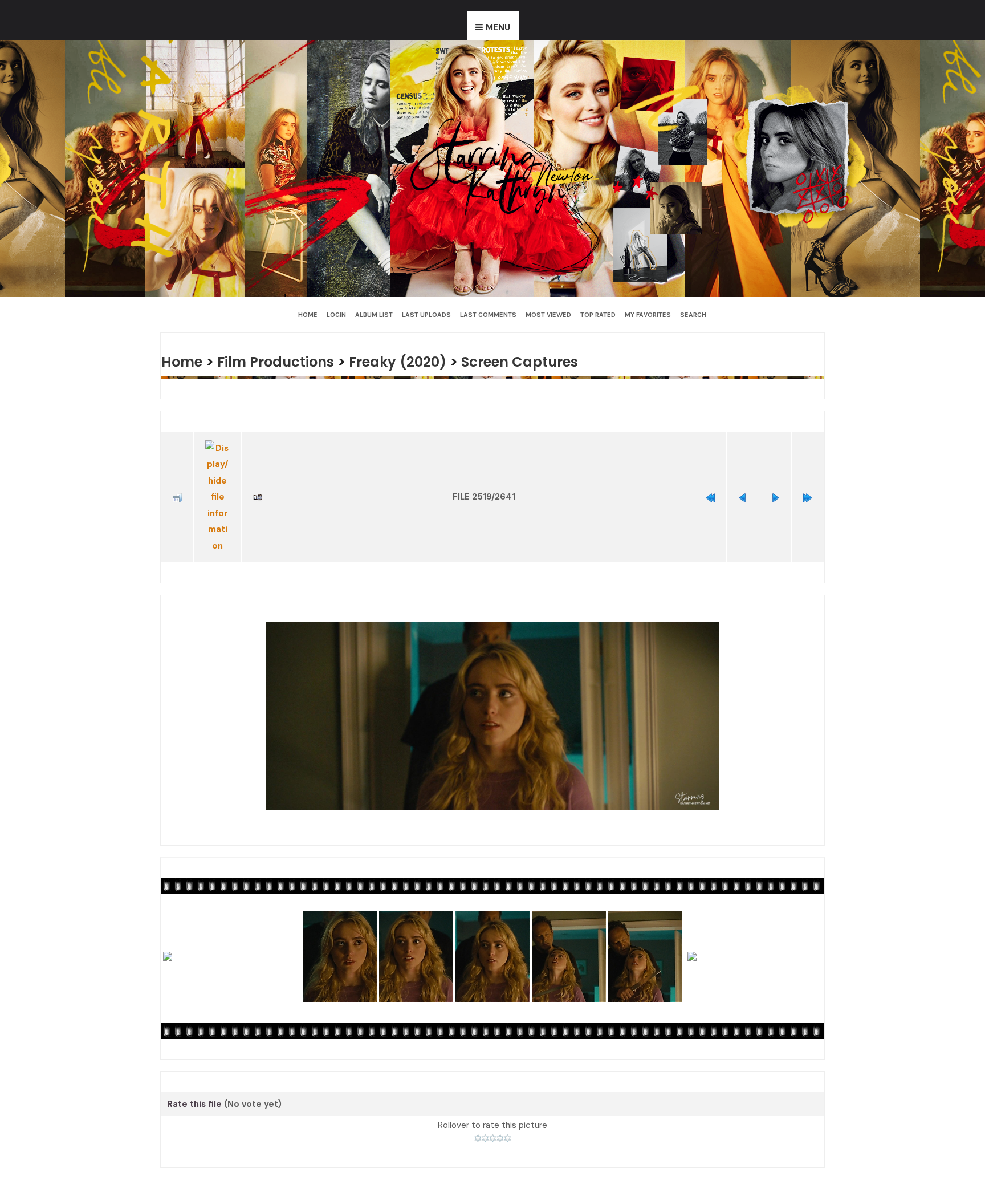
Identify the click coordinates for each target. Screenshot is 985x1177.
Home (308, 315)
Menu (498, 27)
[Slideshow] (257, 483)
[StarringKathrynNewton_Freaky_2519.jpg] (492, 688)
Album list (374, 315)
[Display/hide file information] (217, 484)
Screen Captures (539, 361)
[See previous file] (742, 483)
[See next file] (775, 483)
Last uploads (426, 315)
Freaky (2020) (411, 361)
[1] (478, 1110)
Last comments (488, 315)
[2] (485, 1110)
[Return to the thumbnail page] (177, 483)
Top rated (598, 315)
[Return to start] (710, 483)
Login (336, 315)
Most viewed (548, 315)
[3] (492, 1110)
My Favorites (648, 315)
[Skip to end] (807, 483)
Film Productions (282, 361)
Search (693, 315)
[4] (500, 1110)
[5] (507, 1110)
